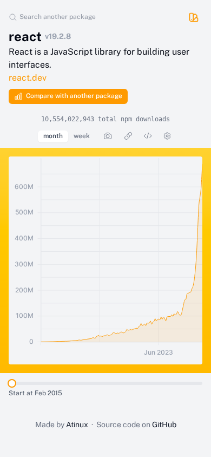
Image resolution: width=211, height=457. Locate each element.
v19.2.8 (58, 36)
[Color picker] (193, 17)
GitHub (164, 424)
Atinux (77, 424)
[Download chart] (107, 135)
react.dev (28, 78)
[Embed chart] (147, 135)
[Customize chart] (167, 135)
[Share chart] (128, 135)
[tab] (53, 136)
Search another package (57, 17)
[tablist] (66, 136)
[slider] (12, 383)
